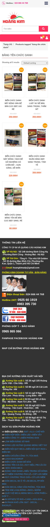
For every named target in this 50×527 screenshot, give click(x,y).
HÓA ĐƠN (37, 499)
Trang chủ (7, 44)
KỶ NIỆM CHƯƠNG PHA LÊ (18, 474)
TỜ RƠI (19, 499)
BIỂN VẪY (37, 435)
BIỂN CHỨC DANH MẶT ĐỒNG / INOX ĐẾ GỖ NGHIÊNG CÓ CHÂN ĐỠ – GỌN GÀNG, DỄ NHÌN (13, 162)
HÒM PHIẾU (40, 493)
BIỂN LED (26, 435)
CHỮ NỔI (40, 432)
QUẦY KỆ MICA (12, 493)
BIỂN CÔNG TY (12, 438)
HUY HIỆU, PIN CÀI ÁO (35, 465)
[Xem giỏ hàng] (41, 38)
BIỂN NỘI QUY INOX (35, 449)
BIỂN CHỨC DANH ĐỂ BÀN (17, 462)
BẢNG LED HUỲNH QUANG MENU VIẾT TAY (26, 445)
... (9, 496)
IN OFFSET (10, 499)
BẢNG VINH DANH (14, 471)
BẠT (26, 432)
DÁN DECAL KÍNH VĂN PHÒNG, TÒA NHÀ (25, 487)
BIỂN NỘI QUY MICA (14, 449)
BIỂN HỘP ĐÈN (12, 435)
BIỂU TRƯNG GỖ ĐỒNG (35, 471)
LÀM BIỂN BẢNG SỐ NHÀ (17, 441)
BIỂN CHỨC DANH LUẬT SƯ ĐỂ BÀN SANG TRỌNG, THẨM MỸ (36, 104)
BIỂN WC (6, 452)
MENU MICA (27, 493)
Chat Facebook (12, 515)
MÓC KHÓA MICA (13, 468)
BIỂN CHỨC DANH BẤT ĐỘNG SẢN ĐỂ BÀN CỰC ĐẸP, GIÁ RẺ (13, 104)
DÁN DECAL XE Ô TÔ (15, 481)
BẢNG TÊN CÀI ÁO (14, 465)
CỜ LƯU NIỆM (38, 477)
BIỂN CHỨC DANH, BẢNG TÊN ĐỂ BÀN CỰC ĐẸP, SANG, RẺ (13, 218)
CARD (28, 499)
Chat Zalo (9, 511)
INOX (30, 490)
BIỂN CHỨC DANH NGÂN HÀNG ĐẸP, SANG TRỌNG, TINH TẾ (37, 160)
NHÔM (38, 490)
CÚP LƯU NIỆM (40, 474)
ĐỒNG (23, 490)
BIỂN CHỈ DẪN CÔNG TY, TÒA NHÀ (21, 456)
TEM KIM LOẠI (12, 490)
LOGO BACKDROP (14, 459)
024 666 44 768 (21, 3)
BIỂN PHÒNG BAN (30, 438)
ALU (32, 432)
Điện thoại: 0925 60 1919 (16, 519)
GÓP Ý (5, 496)
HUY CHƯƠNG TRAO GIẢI (17, 477)
